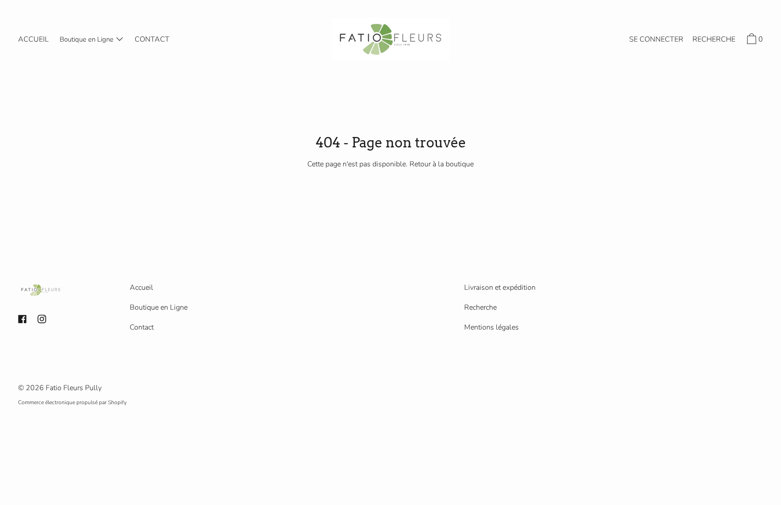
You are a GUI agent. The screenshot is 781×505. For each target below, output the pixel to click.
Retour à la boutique (441, 164)
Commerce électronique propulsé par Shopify (72, 402)
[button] (714, 40)
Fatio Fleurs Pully (74, 388)
